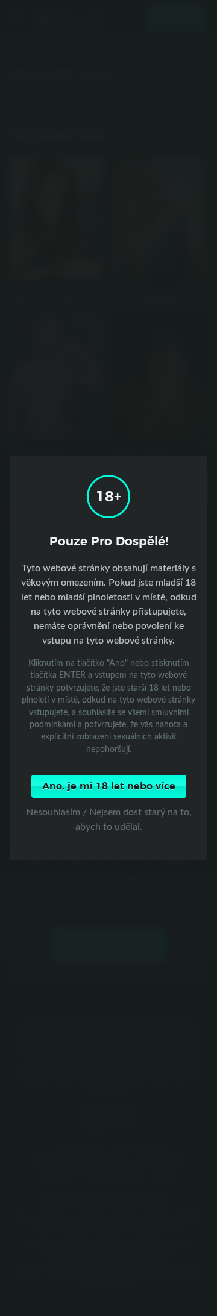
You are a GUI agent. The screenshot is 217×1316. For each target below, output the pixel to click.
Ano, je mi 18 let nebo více (108, 786)
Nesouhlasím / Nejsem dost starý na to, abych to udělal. (109, 819)
